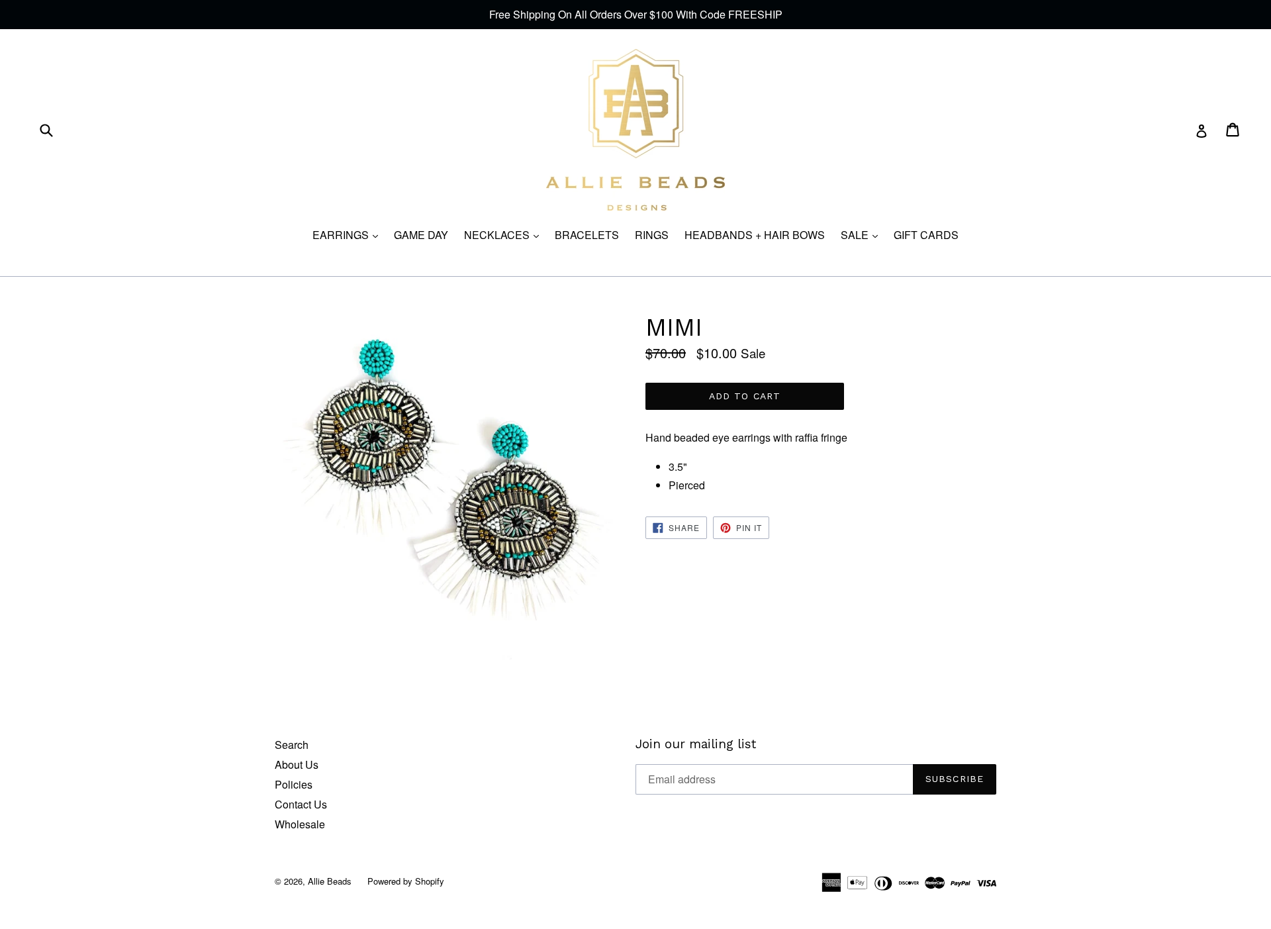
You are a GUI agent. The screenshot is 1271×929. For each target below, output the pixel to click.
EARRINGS (348, 234)
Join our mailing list (696, 744)
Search (291, 744)
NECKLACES (504, 234)
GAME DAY (421, 234)
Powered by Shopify (405, 881)
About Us (296, 764)
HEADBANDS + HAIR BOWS (754, 234)
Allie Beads (330, 881)
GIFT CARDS (926, 234)
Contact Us (301, 804)
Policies (293, 784)
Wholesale (300, 824)
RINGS (652, 234)
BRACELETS (587, 234)
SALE (862, 234)
